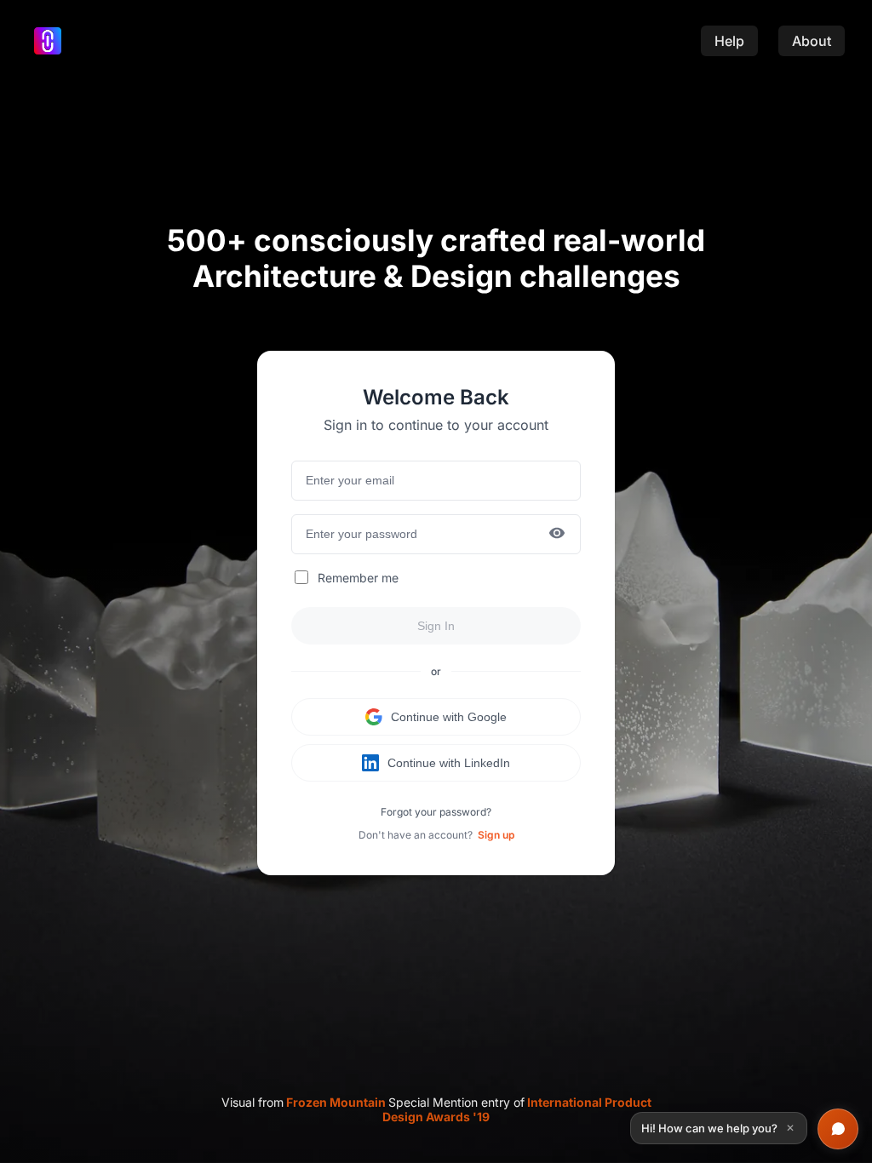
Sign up (496, 834)
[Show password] (557, 534)
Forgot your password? (436, 811)
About (811, 40)
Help (729, 40)
